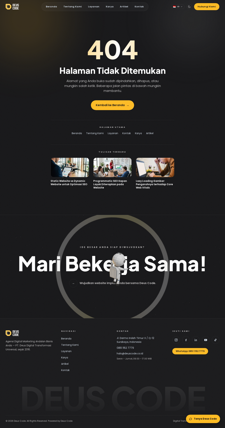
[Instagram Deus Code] (176, 340)
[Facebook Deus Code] (186, 340)
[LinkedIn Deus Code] (196, 340)
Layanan (93, 6)
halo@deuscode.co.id (130, 353)
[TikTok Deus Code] (215, 340)
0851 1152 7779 (125, 348)
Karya (110, 6)
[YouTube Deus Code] (206, 340)
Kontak (139, 6)
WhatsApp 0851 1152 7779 (190, 351)
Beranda (51, 6)
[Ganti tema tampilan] (189, 6)
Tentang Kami (72, 6)
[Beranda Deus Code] (12, 6)
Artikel (124, 6)
